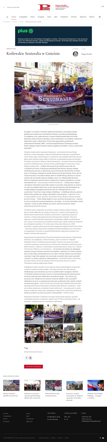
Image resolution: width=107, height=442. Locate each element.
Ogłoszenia (83, 17)
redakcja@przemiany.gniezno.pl (91, 421)
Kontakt (66, 438)
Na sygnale (41, 17)
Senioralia (39, 352)
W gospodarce (23, 17)
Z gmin (49, 17)
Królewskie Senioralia (30, 352)
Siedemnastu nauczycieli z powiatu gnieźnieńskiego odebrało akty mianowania (32, 396)
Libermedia (32, 438)
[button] (4, 7)
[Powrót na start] (53, 7)
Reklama (91, 17)
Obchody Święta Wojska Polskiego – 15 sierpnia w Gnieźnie (95, 396)
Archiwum (74, 17)
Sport (55, 17)
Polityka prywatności (44, 438)
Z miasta (13, 17)
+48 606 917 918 (86, 417)
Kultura (33, 17)
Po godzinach (64, 17)
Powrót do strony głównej (33, 366)
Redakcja (53, 438)
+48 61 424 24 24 (86, 419)
